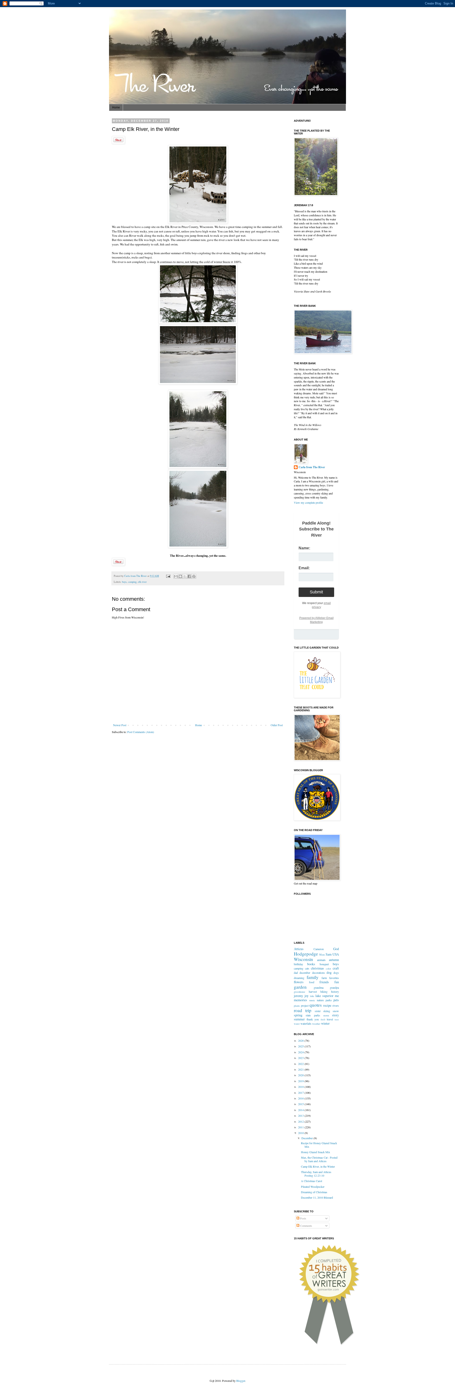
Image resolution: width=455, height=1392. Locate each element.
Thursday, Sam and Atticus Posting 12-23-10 (316, 1173)
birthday (298, 964)
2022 (301, 1064)
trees (337, 1019)
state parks (313, 1015)
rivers (335, 1005)
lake (312, 996)
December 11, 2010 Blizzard (317, 1197)
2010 (301, 1133)
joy (307, 995)
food (311, 982)
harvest (313, 991)
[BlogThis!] (180, 576)
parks (329, 1000)
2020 (301, 1075)
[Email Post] (168, 576)
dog (329, 972)
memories (300, 1000)
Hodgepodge (306, 954)
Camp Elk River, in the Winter (318, 1166)
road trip (302, 1010)
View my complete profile (308, 502)
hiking (324, 991)
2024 (301, 1052)
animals (321, 960)
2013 (301, 1115)
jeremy (298, 995)
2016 (301, 1098)
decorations (318, 972)
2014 (301, 1110)
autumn (334, 959)
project (305, 1005)
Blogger (240, 1381)
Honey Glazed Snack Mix (315, 1152)
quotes (315, 1005)
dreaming (299, 978)
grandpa (334, 987)
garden (300, 987)
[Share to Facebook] (189, 576)
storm (326, 1015)
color (328, 968)
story (335, 1015)
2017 (301, 1092)
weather (316, 1023)
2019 (301, 1081)
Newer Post (119, 725)
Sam (329, 954)
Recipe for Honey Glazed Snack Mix (319, 1144)
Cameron (319, 949)
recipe (327, 1005)
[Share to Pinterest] (193, 576)
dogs (336, 972)
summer (299, 1019)
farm (324, 978)
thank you (313, 1019)
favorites (334, 978)
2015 (301, 1104)
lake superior (324, 995)
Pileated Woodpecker (312, 1186)
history (335, 991)
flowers (299, 982)
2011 (301, 1127)
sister (318, 1011)
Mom (322, 954)
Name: (304, 548)
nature (320, 1000)
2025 (301, 1046)
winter (325, 1023)
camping (132, 581)
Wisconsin (303, 959)
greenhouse (299, 991)
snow (336, 1011)
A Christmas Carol (311, 1181)
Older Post (277, 725)
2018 (301, 1087)
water (297, 1023)
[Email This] (175, 576)
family (312, 977)
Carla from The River (135, 576)
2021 (301, 1069)
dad (296, 972)
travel (330, 1019)
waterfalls (305, 1023)
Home (116, 107)
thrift (323, 1019)
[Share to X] (184, 576)
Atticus (299, 949)
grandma (318, 987)
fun (336, 982)
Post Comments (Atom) (140, 732)
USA (335, 954)
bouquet (324, 964)
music (312, 1000)
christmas (317, 968)
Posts (302, 1218)
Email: (304, 568)
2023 (301, 1058)
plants (297, 1005)
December (307, 1138)
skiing (326, 1011)
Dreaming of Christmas (314, 1192)
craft (336, 968)
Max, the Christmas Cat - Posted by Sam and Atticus (319, 1159)
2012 (301, 1121)
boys (124, 581)
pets (336, 1000)
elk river (142, 581)
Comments (305, 1225)
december (305, 972)
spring (298, 1015)
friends (324, 982)
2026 (301, 1040)
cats (307, 968)
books (311, 964)
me (337, 995)
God (336, 949)
